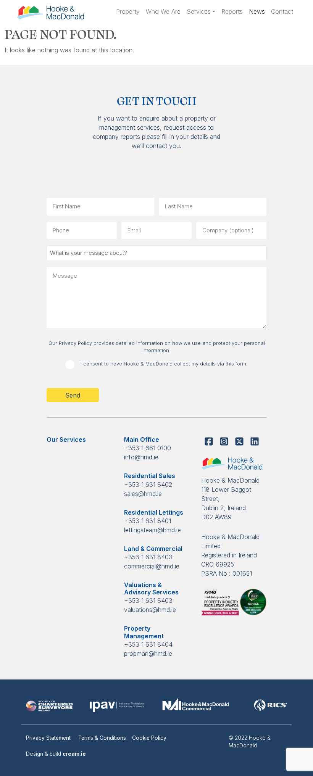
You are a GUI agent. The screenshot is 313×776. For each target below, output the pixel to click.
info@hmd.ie (141, 457)
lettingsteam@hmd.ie (152, 530)
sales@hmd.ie (143, 493)
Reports (232, 11)
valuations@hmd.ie (150, 609)
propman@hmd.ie (148, 653)
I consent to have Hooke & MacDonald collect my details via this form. (164, 364)
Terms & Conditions (102, 738)
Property (128, 11)
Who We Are (163, 11)
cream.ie (74, 754)
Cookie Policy (149, 738)
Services (199, 11)
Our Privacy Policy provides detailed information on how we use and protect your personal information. (156, 346)
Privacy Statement (49, 738)
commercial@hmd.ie (151, 566)
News (257, 11)
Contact (282, 11)
